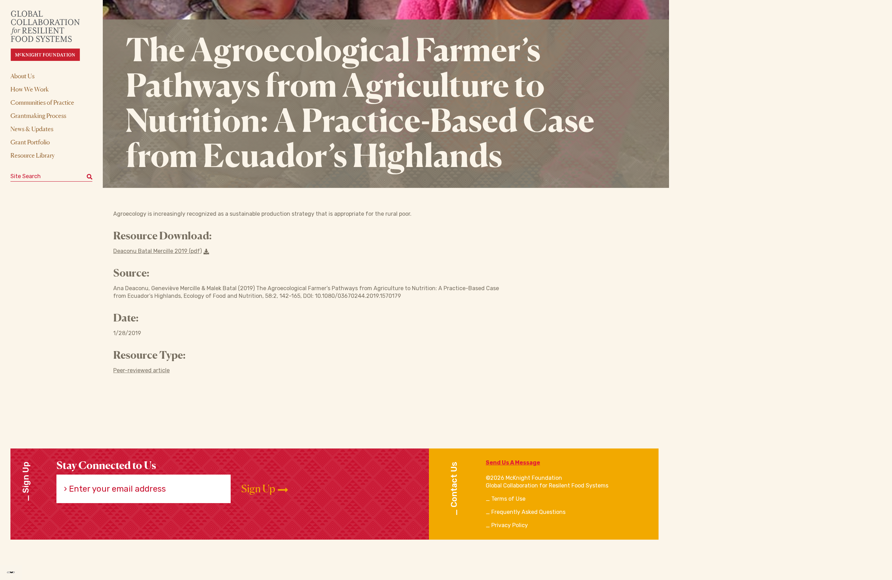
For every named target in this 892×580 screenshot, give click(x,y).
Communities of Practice (42, 102)
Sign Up (259, 489)
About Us (22, 76)
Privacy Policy (509, 525)
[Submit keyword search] (89, 176)
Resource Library (32, 155)
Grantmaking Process (38, 115)
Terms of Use (508, 498)
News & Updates (31, 129)
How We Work (29, 89)
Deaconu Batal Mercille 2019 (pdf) (157, 251)
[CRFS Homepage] (51, 35)
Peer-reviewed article (141, 370)
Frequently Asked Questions (528, 512)
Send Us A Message (513, 462)
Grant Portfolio (30, 142)
